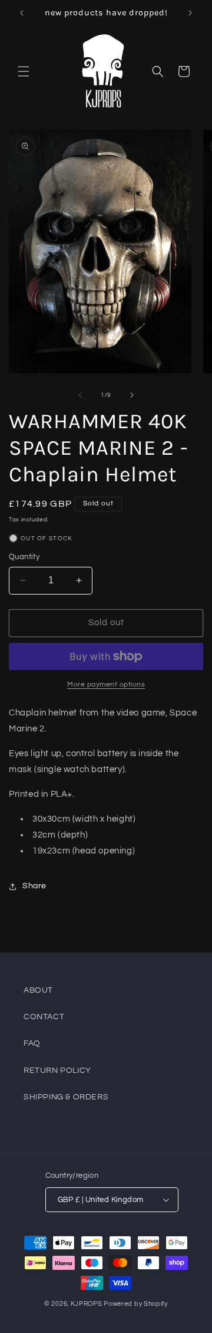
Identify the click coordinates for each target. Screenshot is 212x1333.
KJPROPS (86, 1304)
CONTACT (44, 1017)
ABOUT (38, 990)
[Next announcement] (190, 13)
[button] (24, 71)
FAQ (32, 1043)
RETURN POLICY (57, 1070)
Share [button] (34, 886)
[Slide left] (80, 395)
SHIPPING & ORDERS (66, 1097)
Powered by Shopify (136, 1304)
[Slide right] (132, 395)
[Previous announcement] (22, 13)
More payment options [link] (106, 684)
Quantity (24, 557)
